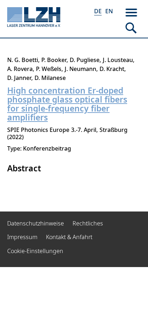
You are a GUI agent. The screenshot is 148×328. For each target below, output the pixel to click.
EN (109, 11)
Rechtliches (88, 223)
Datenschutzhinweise (35, 223)
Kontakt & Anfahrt (69, 237)
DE (98, 11)
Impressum (22, 237)
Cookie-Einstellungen (35, 251)
